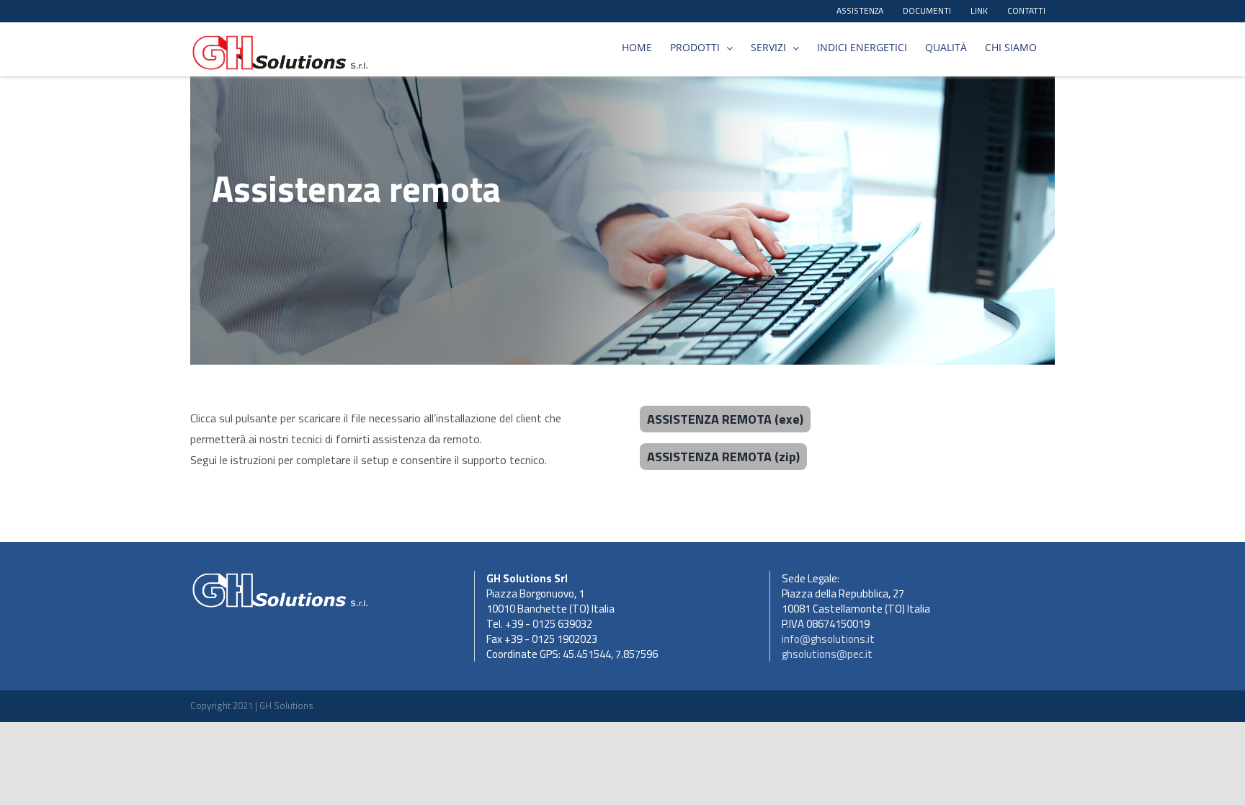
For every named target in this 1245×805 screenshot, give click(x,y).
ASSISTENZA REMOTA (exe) (725, 419)
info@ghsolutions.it (828, 639)
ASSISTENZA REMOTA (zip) (723, 456)
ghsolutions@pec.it (827, 654)
